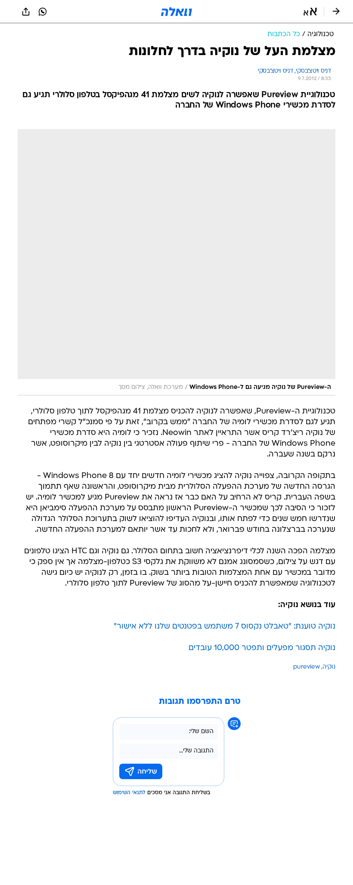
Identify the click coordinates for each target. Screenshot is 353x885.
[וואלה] (176, 11)
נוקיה (328, 667)
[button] (310, 11)
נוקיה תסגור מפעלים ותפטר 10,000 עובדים (262, 648)
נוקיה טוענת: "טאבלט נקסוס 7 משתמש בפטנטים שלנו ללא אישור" (224, 627)
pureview (306, 667)
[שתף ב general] (26, 11)
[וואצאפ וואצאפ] (42, 11)
